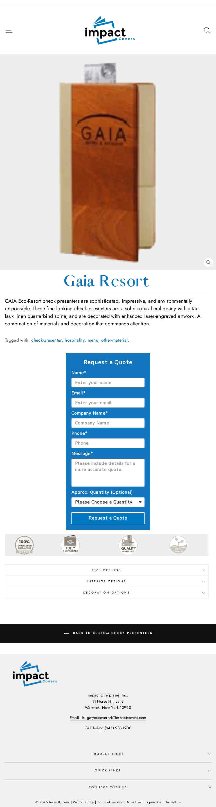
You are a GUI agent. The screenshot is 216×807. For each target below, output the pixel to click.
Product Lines (108, 754)
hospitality (75, 340)
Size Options (107, 570)
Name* (78, 373)
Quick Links (108, 770)
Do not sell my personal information (153, 802)
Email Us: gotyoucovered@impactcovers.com (108, 717)
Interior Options (107, 581)
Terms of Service (109, 802)
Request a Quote (108, 518)
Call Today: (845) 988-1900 (108, 728)
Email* (78, 393)
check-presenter (46, 340)
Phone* (79, 433)
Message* (82, 453)
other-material (114, 340)
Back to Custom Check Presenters (112, 633)
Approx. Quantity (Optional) (102, 492)
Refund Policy (83, 802)
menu (93, 340)
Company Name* (89, 413)
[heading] (108, 362)
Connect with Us (108, 787)
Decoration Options (106, 592)
